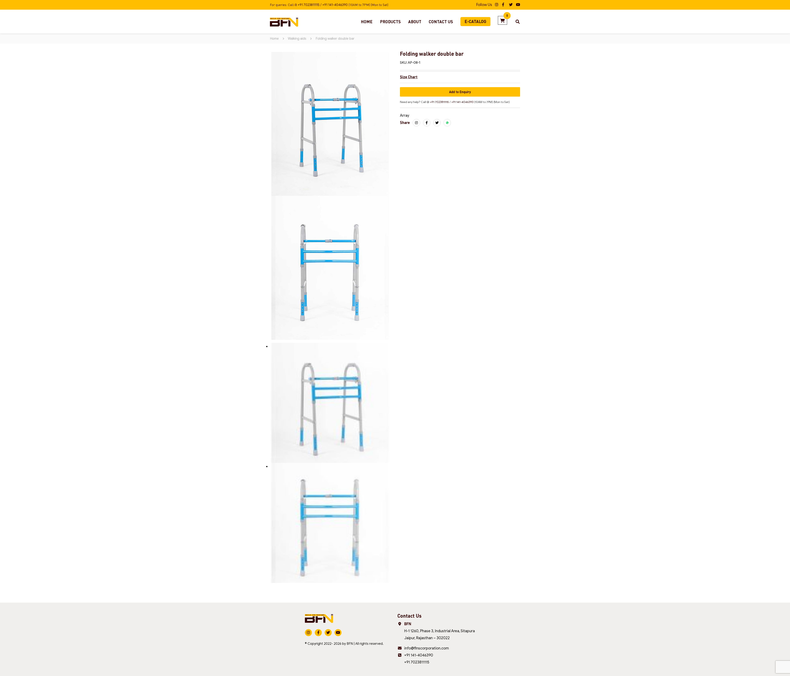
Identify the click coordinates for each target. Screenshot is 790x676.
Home (367, 21)
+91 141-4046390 (335, 5)
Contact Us (441, 21)
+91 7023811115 (308, 5)
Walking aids (297, 39)
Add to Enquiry (460, 92)
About (414, 21)
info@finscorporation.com (426, 648)
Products (390, 21)
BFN (350, 644)
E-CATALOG (475, 21)
